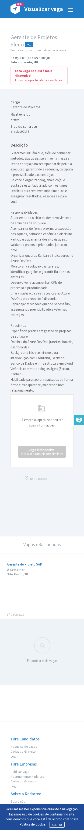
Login (14, 756)
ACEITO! (57, 824)
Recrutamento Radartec (27, 776)
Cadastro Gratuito (23, 751)
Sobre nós (18, 801)
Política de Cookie (33, 824)
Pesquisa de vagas (24, 746)
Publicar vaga (20, 772)
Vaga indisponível (42, 452)
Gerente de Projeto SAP (24, 564)
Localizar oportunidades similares (38, 80)
